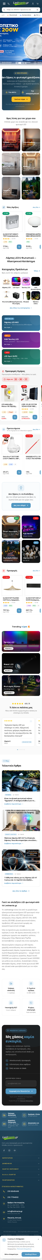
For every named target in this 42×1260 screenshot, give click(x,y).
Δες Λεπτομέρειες (19, 64)
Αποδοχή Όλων (31, 1254)
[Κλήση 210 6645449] (9, 3)
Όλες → (37, 271)
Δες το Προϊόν (19, 57)
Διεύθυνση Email (13, 1078)
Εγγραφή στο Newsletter (19, 1091)
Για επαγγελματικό (32, 92)
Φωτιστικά (13, 15)
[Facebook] (4, 1150)
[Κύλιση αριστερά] (2, 15)
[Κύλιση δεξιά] (40, 15)
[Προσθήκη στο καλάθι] (19, 247)
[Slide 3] (22, 63)
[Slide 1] (16, 63)
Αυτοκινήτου (26, 15)
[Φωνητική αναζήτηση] (37, 10)
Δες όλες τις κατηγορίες (20, 308)
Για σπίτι (12, 92)
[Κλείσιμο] (38, 1239)
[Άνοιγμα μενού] (4, 3)
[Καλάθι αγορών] (37, 3)
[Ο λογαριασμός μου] (33, 3)
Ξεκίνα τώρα (19, 99)
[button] (21, 1158)
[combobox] (21, 9)
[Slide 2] (19, 63)
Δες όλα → (36, 207)
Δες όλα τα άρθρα (19, 891)
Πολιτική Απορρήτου (26, 1101)
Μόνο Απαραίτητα (11, 1254)
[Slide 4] (25, 63)
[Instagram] (9, 1150)
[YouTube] (15, 1150)
